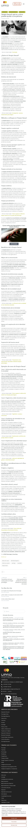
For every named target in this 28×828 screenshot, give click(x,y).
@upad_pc (3, 556)
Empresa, (22, 643)
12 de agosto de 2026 (9, 630)
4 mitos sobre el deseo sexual (7, 599)
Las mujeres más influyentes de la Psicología (11, 590)
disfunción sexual (5, 560)
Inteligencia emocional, (8, 644)
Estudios (11, 617)
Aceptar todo (14, 818)
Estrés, (19, 629)
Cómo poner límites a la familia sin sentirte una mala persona (13, 639)
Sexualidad (22, 11)
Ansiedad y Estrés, (13, 629)
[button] (23, 4)
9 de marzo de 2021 (5, 600)
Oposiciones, (6, 617)
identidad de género (15, 560)
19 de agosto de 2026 (19, 617)
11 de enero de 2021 (5, 596)
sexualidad (19, 563)
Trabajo (16, 644)
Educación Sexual (13, 11)
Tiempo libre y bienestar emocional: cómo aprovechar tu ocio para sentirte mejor (13, 626)
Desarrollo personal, (13, 623)
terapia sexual (5, 565)
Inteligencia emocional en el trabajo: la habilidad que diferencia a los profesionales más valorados (13, 648)
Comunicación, (14, 636)
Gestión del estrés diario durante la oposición (12, 633)
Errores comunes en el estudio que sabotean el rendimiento (13, 619)
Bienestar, (5, 623)
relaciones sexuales (6, 563)
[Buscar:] (14, 611)
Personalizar (14, 821)
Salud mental (21, 623)
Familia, (5, 636)
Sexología (4, 11)
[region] (14, 816)
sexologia (13, 563)
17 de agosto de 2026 (9, 624)
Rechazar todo (14, 825)
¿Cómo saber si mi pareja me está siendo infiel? (12, 594)
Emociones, (17, 643)
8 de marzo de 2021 (5, 592)
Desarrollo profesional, (9, 643)
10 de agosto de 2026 (13, 637)
